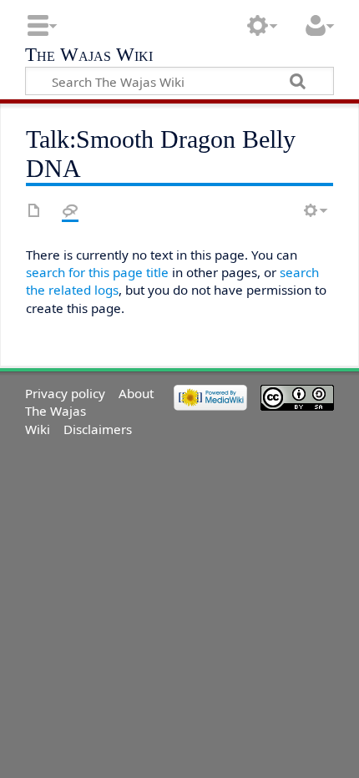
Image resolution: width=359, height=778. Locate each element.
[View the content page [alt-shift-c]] (34, 210)
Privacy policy (65, 393)
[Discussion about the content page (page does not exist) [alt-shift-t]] (70, 210)
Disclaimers (97, 429)
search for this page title (97, 272)
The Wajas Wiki (89, 56)
